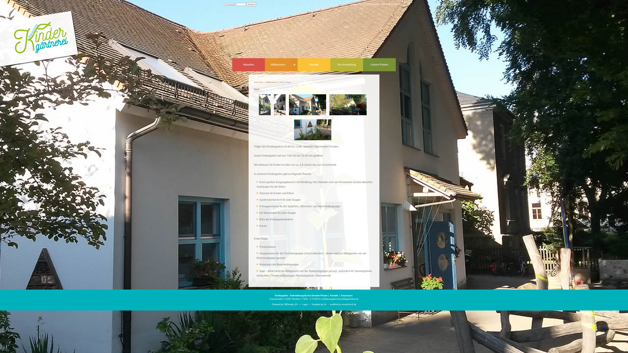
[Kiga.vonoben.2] (348, 114)
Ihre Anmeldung (347, 64)
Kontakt (314, 64)
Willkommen (278, 64)
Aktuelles (248, 64)
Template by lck (319, 304)
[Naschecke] (312, 139)
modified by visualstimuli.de (343, 304)
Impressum (347, 295)
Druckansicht (392, 4)
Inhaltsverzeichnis (364, 4)
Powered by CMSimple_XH (285, 304)
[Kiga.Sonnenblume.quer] (307, 114)
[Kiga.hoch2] (280, 114)
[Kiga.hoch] (265, 114)
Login (304, 304)
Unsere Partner (379, 64)
